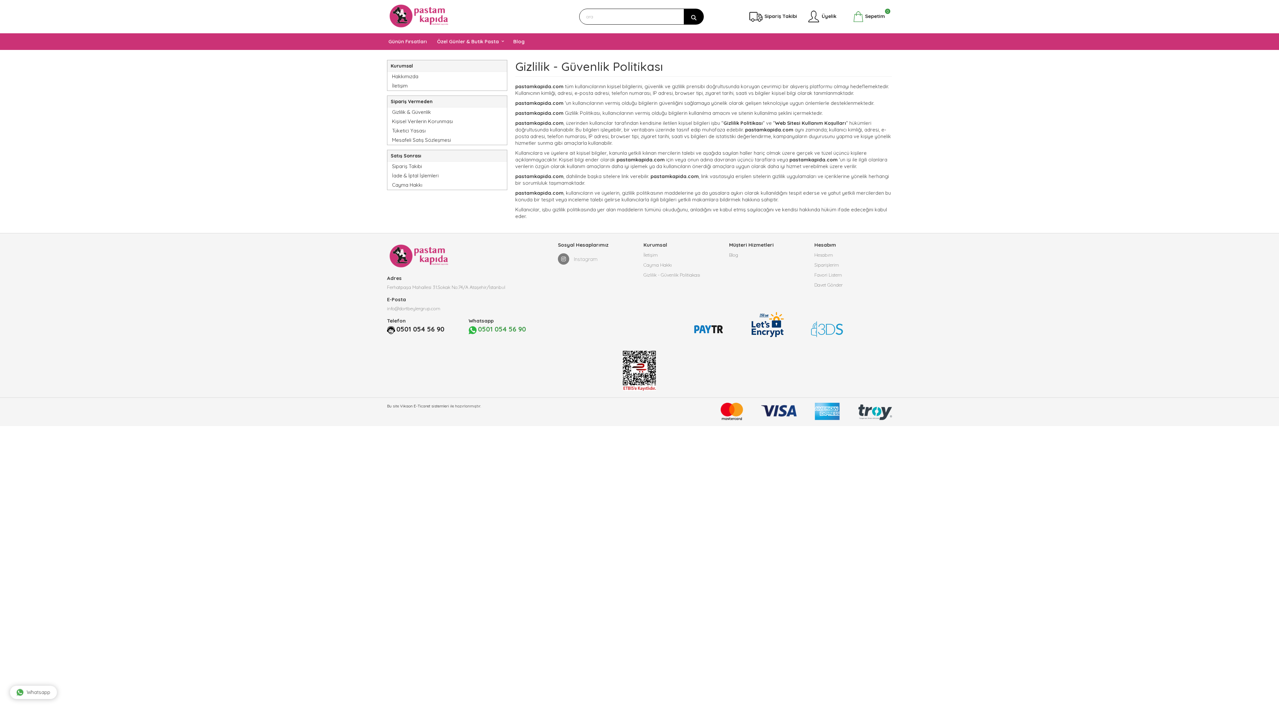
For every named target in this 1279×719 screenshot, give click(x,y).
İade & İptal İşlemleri (415, 175)
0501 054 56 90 (420, 329)
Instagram (585, 259)
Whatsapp (38, 692)
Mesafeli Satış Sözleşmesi (421, 140)
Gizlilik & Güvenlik (411, 112)
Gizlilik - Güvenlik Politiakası (671, 275)
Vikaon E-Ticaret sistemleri (424, 405)
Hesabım (823, 255)
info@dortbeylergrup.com (413, 309)
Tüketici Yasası (409, 130)
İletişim (400, 86)
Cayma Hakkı (407, 185)
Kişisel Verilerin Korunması (422, 121)
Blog (733, 255)
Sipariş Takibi (407, 166)
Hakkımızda (405, 76)
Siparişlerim (826, 265)
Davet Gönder (828, 285)
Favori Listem (828, 275)
